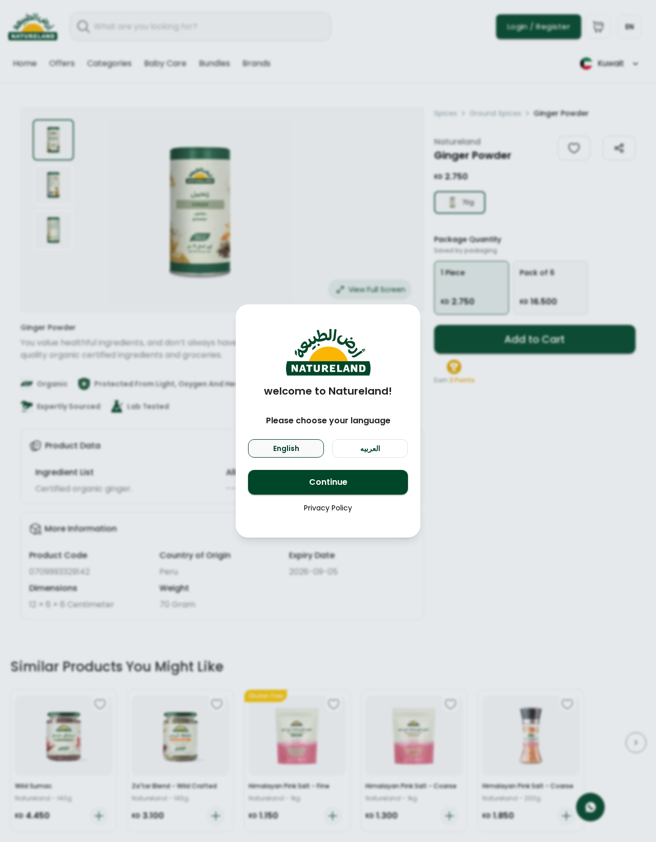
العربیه (370, 448)
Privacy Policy (328, 508)
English (286, 448)
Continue (328, 482)
